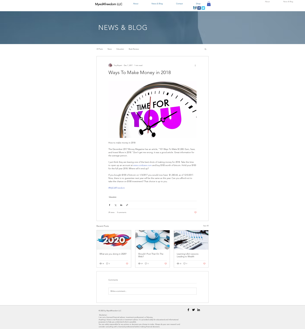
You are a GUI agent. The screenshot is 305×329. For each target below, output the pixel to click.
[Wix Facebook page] (199, 8)
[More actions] (195, 65)
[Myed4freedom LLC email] (195, 8)
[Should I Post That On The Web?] (152, 240)
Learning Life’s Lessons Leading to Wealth (187, 255)
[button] (209, 3)
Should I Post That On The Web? (150, 255)
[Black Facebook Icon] (188, 310)
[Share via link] (127, 205)
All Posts (100, 49)
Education (120, 49)
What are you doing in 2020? (112, 254)
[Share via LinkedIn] (121, 205)
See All (205, 226)
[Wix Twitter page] (203, 8)
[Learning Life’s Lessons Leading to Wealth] (191, 240)
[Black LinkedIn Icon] (198, 310)
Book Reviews (134, 49)
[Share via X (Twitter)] (115, 205)
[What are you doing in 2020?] (114, 240)
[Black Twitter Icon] (193, 310)
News (110, 49)
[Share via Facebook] (109, 205)
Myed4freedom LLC (108, 4)
